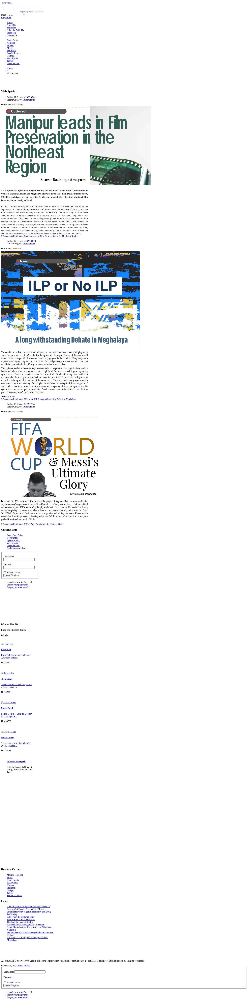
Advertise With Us (15, 30)
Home (9, 22)
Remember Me (13, 572)
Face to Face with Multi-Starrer (21, 919)
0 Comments (7, 236)
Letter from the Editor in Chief (20, 917)
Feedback (11, 33)
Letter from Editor (15, 535)
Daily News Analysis (16, 548)
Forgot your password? (17, 584)
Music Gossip (7, 708)
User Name (8, 556)
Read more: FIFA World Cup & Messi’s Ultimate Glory (38, 524)
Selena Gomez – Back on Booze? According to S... (16, 715)
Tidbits (10, 61)
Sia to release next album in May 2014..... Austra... (16, 744)
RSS (9, 17)
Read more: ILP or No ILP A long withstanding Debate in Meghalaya (44, 399)
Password (7, 564)
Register (15, 575)
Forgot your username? (17, 587)
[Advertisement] (34, 81)
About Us (11, 25)
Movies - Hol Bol (15, 875)
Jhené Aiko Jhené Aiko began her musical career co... (16, 685)
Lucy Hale (6, 649)
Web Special (12, 58)
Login (4, 17)
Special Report (13, 53)
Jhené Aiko (6, 679)
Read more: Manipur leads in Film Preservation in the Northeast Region (45, 236)
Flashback (11, 50)
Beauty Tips (12, 882)
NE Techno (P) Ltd (21, 965)
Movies (10, 45)
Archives (11, 43)
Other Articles (13, 63)
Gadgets (10, 56)
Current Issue (29, 100)
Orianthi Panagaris (16, 761)
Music (9, 48)
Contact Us (12, 35)
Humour (10, 885)
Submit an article (14, 895)
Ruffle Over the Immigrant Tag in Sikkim (25, 924)
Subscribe (11, 27)
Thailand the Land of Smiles (20, 922)
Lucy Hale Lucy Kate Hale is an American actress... (16, 656)
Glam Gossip (13, 880)
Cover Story (12, 40)
